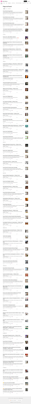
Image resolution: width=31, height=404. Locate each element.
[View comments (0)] (10, 15)
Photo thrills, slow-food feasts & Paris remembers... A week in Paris (13, 355)
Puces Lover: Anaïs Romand (7, 131)
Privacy (15, 398)
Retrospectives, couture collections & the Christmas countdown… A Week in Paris (12, 348)
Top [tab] (6, 8)
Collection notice (20, 398)
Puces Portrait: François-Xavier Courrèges (10, 167)
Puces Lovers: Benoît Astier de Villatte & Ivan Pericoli (12, 292)
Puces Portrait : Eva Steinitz (7, 341)
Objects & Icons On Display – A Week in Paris (10, 88)
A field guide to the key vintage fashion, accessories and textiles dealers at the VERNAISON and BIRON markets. (13, 78)
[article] (15, 13)
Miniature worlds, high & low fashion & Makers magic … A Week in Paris (13, 313)
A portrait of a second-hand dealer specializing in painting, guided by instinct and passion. (12, 109)
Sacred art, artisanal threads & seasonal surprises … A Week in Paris (13, 320)
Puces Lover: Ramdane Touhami (8, 181)
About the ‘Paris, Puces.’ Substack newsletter (10, 376)
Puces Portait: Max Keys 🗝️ (7, 204)
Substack (11, 402)
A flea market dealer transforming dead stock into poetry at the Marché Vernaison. (13, 121)
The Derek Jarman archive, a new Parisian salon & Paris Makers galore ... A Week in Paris (12, 327)
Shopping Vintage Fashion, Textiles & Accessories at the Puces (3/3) (12, 42)
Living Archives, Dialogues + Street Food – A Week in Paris (13, 63)
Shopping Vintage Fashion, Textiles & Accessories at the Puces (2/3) (12, 55)
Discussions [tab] (9, 8)
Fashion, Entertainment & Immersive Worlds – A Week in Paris (13, 69)
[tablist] (7, 9)
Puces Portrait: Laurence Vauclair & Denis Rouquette (12, 216)
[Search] (27, 9)
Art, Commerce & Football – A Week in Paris (10, 101)
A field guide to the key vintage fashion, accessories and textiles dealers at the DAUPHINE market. (13, 57)
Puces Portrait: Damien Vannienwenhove (10, 107)
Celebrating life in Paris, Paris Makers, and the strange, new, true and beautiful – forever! (12, 50)
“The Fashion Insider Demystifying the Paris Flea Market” (12, 29)
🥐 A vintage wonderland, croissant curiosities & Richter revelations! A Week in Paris (12, 389)
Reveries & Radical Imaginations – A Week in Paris (11, 175)
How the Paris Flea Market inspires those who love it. (10, 97)
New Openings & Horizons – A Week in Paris (10, 186)
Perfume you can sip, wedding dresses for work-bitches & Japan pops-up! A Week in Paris (12, 362)
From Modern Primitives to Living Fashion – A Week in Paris (13, 222)
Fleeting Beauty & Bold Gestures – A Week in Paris (11, 198)
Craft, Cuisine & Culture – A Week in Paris (10, 161)
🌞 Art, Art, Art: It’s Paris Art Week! (9, 382)
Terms (17, 398)
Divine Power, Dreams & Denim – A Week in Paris (11, 113)
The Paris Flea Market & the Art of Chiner (10, 82)
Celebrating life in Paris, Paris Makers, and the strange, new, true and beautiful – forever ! (12, 231)
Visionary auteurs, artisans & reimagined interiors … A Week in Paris (13, 298)
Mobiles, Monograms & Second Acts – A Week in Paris (12, 144)
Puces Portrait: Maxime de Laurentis (9, 192)
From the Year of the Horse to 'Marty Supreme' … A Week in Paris (13, 242)
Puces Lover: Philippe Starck (8, 96)
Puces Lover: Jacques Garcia (8, 150)
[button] (1, 3)
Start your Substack (13, 400)
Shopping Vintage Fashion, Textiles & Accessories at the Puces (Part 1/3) (12, 76)
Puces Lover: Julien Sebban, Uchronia (9, 36)
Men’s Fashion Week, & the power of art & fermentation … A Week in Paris (13, 286)
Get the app (19, 400)
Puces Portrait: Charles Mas (7, 119)
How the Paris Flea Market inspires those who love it (10, 151)
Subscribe (25, 1)
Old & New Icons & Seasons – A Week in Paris (10, 210)
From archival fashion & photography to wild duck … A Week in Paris (13, 254)
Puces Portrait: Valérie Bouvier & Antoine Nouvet (11, 155)
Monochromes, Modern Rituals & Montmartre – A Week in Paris (13, 125)
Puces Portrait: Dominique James (8, 23)
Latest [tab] (4, 8)
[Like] (3, 220)
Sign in (29, 1)
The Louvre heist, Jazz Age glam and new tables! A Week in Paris (13, 370)
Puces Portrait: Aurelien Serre (8, 136)
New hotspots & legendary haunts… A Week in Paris (11, 335)
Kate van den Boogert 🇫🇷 (8, 66)
